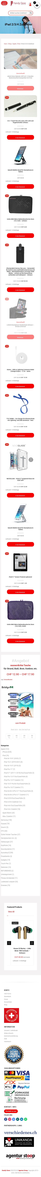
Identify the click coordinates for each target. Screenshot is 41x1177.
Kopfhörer (4, 845)
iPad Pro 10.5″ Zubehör (12, 787)
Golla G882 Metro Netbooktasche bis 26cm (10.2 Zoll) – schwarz (20, 220)
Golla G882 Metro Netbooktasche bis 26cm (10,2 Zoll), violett (20, 625)
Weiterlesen (20, 88)
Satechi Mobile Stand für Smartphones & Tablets (20, 170)
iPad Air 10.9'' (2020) (11, 758)
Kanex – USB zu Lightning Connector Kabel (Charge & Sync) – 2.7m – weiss (20, 370)
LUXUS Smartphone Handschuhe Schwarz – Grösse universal (20, 325)
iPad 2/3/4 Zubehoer (11, 802)
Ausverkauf (5, 853)
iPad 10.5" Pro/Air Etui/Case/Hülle (16, 784)
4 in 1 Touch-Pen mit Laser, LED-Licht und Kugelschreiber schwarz (20, 121)
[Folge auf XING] (17, 1119)
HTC (2, 831)
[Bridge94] (7, 687)
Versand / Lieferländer (11, 1030)
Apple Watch (6, 813)
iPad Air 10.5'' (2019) (11, 766)
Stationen (4, 867)
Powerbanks (5, 856)
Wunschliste (8, 1002)
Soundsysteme (6, 849)
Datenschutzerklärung (11, 1036)
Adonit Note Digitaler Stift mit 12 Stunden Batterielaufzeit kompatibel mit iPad (20, 77)
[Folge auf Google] (13, 1119)
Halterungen (5, 842)
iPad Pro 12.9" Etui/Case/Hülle (14, 776)
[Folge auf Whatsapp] (25, 1119)
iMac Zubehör (7, 816)
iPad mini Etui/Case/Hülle (13, 805)
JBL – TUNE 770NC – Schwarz (19, 950)
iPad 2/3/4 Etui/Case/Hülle (13, 798)
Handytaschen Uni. (7, 838)
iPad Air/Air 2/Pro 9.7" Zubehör (15, 795)
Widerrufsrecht (8, 1033)
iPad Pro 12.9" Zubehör (12, 780)
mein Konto (7, 993)
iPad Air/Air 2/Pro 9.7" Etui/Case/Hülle (17, 791)
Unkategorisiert (6, 874)
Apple (14, 44)
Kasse (6, 999)
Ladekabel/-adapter (8, 882)
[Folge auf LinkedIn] (21, 1119)
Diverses (4, 885)
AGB (5, 1039)
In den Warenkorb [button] (20, 138)
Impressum (7, 1041)
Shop (9, 44)
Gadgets (4, 860)
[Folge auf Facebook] (5, 1119)
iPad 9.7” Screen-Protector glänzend (20, 577)
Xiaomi (3, 827)
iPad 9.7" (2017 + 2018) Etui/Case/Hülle (18, 773)
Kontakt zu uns (11, 1111)
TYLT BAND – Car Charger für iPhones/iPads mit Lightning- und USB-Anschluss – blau (20, 419)
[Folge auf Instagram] (9, 1119)
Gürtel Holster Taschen (9, 834)
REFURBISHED (6, 871)
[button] (4, 3)
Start (5, 44)
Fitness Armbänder (7, 878)
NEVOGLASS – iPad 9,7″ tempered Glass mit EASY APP (20, 479)
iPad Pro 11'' (8, 769)
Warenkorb (7, 996)
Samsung (4, 820)
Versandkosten (8, 679)
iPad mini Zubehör (10, 809)
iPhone (4, 752)
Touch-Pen (5, 863)
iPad (18, 44)
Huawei (3, 824)
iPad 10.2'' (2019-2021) (12, 762)
